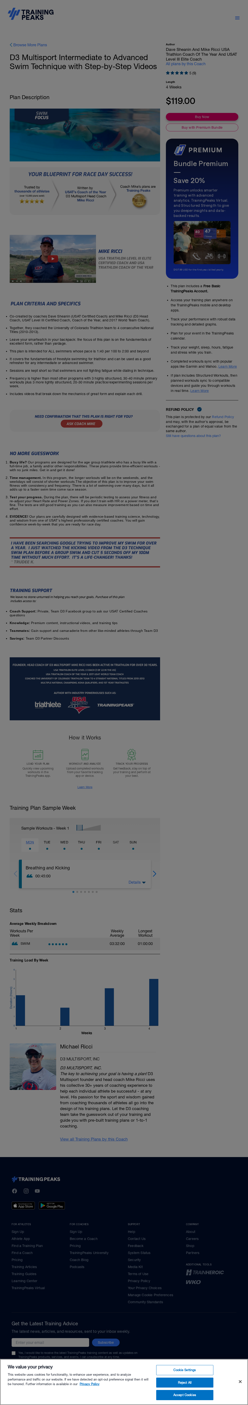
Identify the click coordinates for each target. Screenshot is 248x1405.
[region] (124, 1382)
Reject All (185, 1382)
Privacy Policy (90, 1384)
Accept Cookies (184, 1395)
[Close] (240, 1381)
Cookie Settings (184, 1370)
